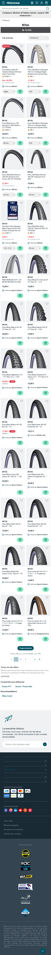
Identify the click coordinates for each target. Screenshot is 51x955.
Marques (6, 20)
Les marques (9, 769)
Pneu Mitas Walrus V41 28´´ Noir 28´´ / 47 (12, 426)
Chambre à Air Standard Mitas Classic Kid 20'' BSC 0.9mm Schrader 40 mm (11, 228)
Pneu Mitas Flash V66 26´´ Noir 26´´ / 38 (11, 525)
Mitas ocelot (7, 696)
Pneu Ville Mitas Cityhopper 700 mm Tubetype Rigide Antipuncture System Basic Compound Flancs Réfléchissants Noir (38, 125)
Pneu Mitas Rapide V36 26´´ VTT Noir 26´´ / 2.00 (38, 328)
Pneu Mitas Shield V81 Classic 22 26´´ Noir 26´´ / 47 (12, 573)
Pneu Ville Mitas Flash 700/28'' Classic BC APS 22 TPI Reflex (38, 228)
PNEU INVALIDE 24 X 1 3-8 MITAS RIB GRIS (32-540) (11, 281)
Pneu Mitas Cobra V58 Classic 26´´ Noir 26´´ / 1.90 (12, 475)
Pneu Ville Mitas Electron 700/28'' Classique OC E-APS (37, 177)
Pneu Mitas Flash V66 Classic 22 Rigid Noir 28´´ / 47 (37, 476)
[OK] (45, 744)
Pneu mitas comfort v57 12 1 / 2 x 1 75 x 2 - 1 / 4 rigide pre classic (12, 623)
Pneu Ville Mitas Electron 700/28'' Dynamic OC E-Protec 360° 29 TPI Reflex (11, 177)
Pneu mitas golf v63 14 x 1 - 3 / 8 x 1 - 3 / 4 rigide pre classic (38, 574)
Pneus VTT (7, 686)
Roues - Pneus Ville (24, 686)
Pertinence (34, 38)
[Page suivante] (39, 659)
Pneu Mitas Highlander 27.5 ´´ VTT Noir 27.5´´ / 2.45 (12, 376)
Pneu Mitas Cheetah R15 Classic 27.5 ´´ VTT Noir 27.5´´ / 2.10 (38, 377)
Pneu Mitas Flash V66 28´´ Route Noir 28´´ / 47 (37, 426)
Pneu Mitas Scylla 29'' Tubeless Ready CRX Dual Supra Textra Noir (11, 72)
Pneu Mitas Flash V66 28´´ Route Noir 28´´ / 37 (37, 525)
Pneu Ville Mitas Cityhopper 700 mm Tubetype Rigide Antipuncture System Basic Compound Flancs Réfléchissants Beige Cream (38, 72)
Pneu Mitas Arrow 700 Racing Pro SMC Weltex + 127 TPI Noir (11, 125)
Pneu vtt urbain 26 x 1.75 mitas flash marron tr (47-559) (37, 623)
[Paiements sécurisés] (17, 793)
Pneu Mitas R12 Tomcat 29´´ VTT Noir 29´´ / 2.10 (38, 281)
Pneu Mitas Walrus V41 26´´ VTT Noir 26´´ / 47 (12, 328)
